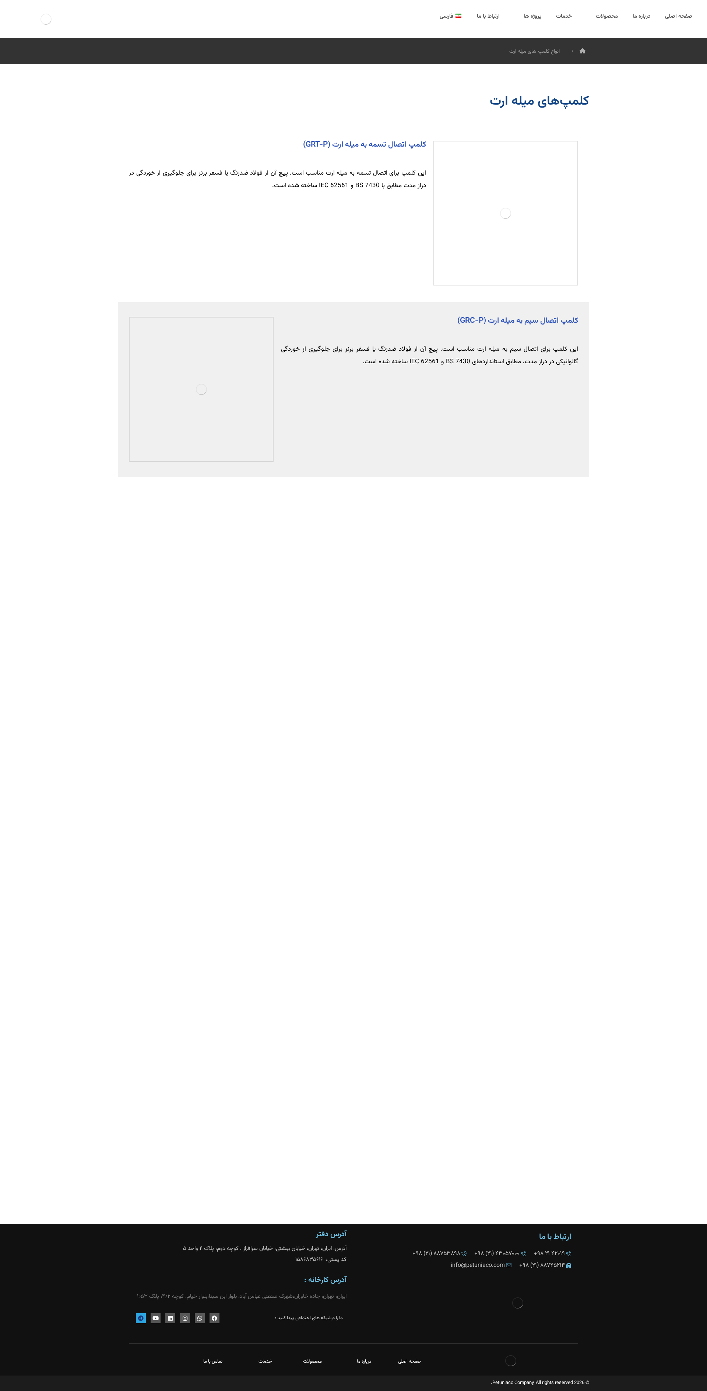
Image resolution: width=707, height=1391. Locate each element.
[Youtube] (156, 1318)
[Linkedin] (170, 1318)
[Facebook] (214, 1318)
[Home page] (582, 52)
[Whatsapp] (200, 1318)
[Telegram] (141, 1318)
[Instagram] (185, 1318)
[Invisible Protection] (46, 19)
